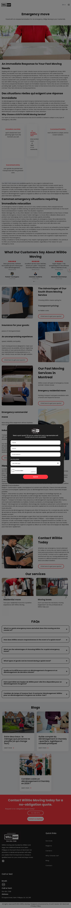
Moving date (15, 459)
